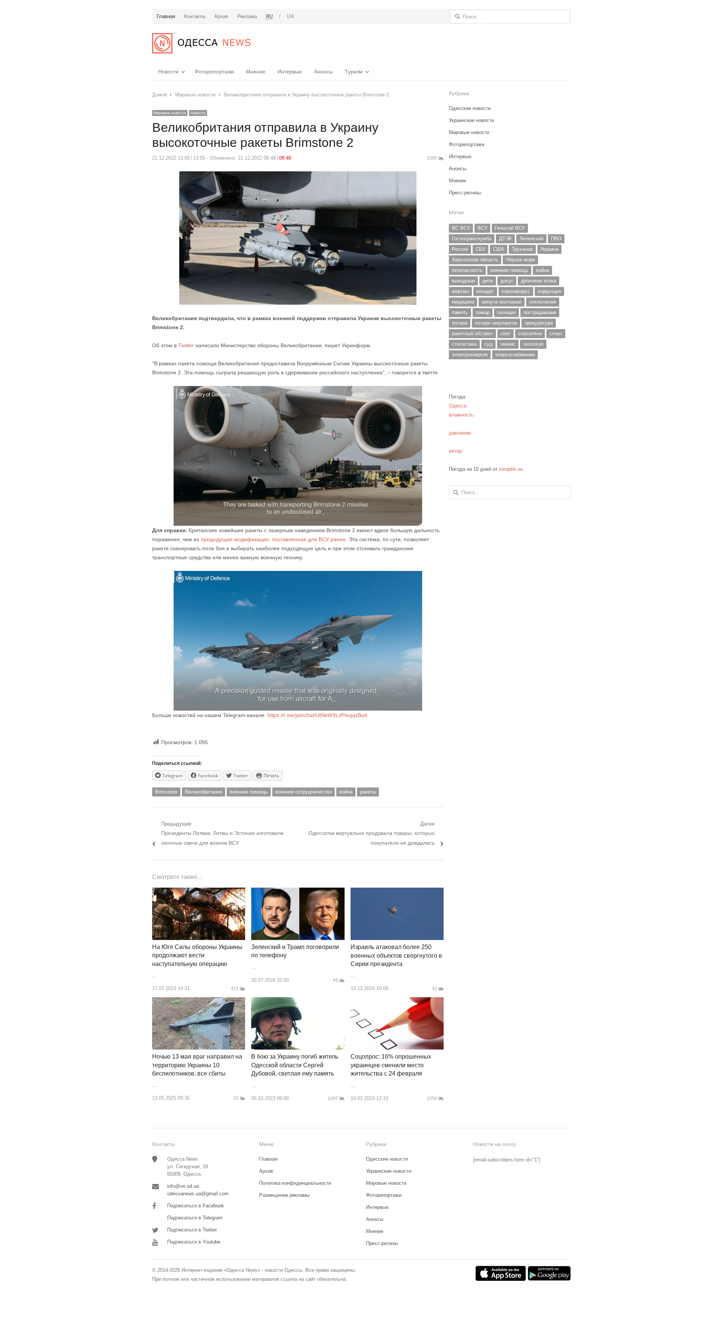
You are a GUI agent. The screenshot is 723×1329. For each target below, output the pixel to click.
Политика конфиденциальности (295, 1183)
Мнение (255, 72)
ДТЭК (505, 238)
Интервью (290, 72)
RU (269, 16)
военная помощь (249, 792)
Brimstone (166, 792)
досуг (506, 281)
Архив (266, 1171)
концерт (485, 291)
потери (459, 323)
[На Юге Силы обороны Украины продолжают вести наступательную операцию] (198, 892)
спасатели (530, 333)
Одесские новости (470, 108)
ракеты (368, 792)
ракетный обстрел (472, 333)
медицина (463, 302)
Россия (460, 249)
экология (533, 344)
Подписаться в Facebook (195, 1205)
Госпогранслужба (471, 238)
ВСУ (482, 228)
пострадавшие (539, 312)
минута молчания (502, 302)
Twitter (186, 345)
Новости (168, 72)
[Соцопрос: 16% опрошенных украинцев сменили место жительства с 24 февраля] (397, 1001)
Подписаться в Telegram (195, 1218)
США (498, 249)
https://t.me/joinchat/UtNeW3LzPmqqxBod (316, 715)
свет (505, 333)
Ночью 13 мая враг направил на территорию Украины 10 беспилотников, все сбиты (197, 1065)
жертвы (460, 291)
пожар (483, 312)
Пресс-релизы (465, 192)
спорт (555, 333)
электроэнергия (470, 354)
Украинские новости (471, 120)
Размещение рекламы (284, 1195)
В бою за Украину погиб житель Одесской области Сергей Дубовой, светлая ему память (294, 1065)
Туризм (354, 72)
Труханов (522, 249)
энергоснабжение (515, 354)
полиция (506, 312)
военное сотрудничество (303, 792)
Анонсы (323, 72)
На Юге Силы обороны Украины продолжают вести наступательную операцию (197, 955)
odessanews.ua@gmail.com (198, 1193)
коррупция (549, 291)
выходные (463, 281)
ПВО (556, 238)
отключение (542, 302)
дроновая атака (538, 281)
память (460, 312)
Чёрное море (520, 259)
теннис (508, 344)
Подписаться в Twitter (192, 1230)
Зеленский (531, 238)
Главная (268, 1159)
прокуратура (539, 323)
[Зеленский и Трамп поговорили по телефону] (297, 892)
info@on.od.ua (183, 1186)
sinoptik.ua (511, 469)
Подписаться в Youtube (193, 1242)
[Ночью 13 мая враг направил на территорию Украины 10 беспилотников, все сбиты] (198, 1001)
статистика (464, 344)
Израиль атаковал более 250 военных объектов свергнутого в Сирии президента (396, 955)
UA (290, 16)
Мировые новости (170, 113)
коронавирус (516, 291)
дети (487, 281)
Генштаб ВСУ (510, 228)
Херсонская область (475, 259)
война (345, 792)
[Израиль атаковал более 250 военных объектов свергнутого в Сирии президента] (397, 892)
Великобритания (203, 792)
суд (488, 344)
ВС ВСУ (461, 228)
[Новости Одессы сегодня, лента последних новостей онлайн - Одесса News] (201, 43)
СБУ (480, 249)
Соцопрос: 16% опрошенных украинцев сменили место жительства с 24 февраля (391, 1065)
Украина (549, 249)
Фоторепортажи (214, 72)
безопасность (467, 270)
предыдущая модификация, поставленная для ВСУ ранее (273, 539)
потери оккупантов (496, 323)
